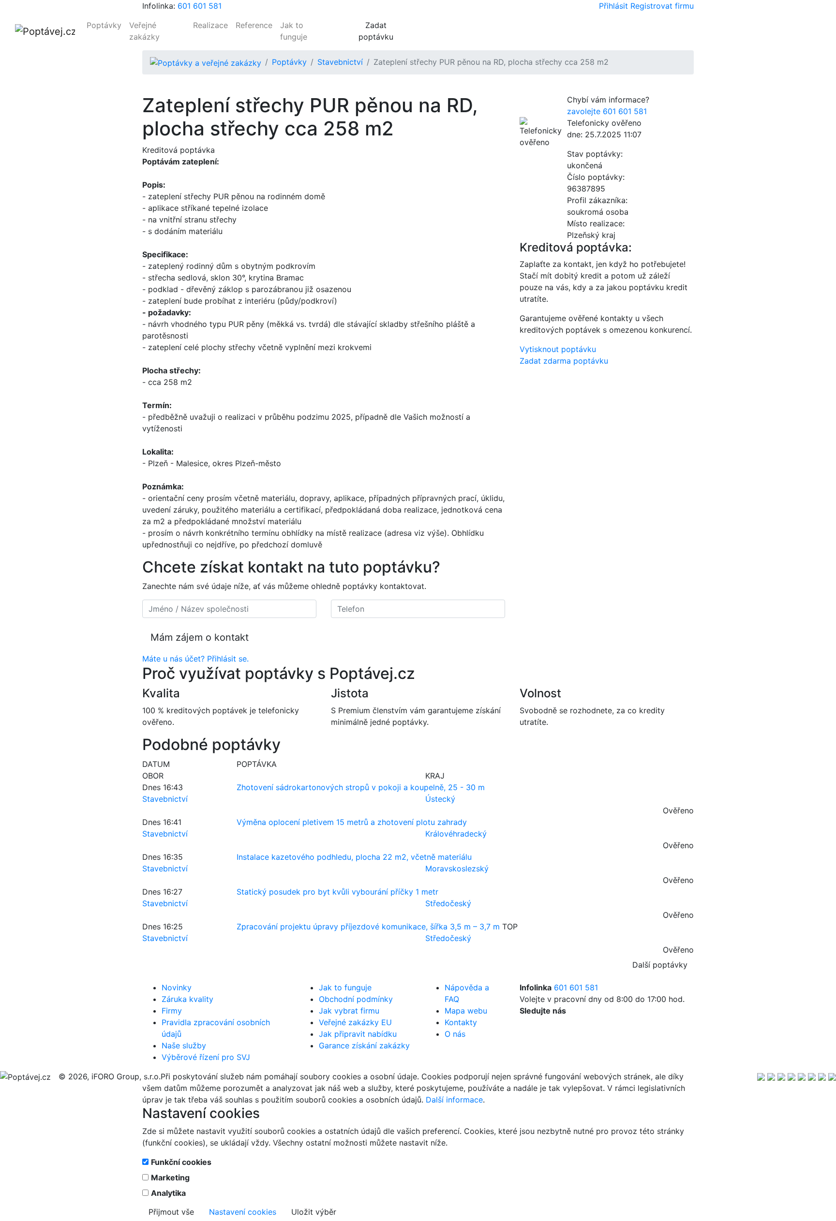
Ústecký (440, 799)
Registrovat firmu (662, 6)
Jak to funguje (293, 31)
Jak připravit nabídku (358, 1034)
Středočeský (448, 903)
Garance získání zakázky (364, 1045)
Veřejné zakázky (144, 31)
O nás (455, 1034)
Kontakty (461, 1022)
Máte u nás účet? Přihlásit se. (195, 658)
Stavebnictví (340, 62)
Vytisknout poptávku (558, 349)
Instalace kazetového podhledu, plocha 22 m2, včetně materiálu (354, 857)
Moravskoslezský (457, 868)
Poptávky (104, 25)
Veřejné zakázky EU (355, 1022)
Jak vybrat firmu (349, 1010)
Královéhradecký (456, 834)
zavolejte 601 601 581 (607, 111)
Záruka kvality (187, 999)
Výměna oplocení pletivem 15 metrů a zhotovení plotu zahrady (352, 822)
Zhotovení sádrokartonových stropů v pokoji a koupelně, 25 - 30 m (361, 787)
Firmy (172, 1010)
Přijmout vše (171, 1212)
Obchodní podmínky (356, 999)
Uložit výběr (313, 1212)
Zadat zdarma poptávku (564, 361)
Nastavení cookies (242, 1212)
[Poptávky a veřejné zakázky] (205, 62)
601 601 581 (200, 6)
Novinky (177, 987)
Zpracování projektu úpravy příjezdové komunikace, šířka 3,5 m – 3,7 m (368, 926)
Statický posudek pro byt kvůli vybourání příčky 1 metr (337, 892)
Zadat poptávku (375, 31)
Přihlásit (613, 6)
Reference (254, 25)
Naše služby (184, 1045)
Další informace (454, 1099)
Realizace (210, 25)
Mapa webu (466, 1010)
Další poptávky (659, 965)
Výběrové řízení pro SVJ (206, 1057)
